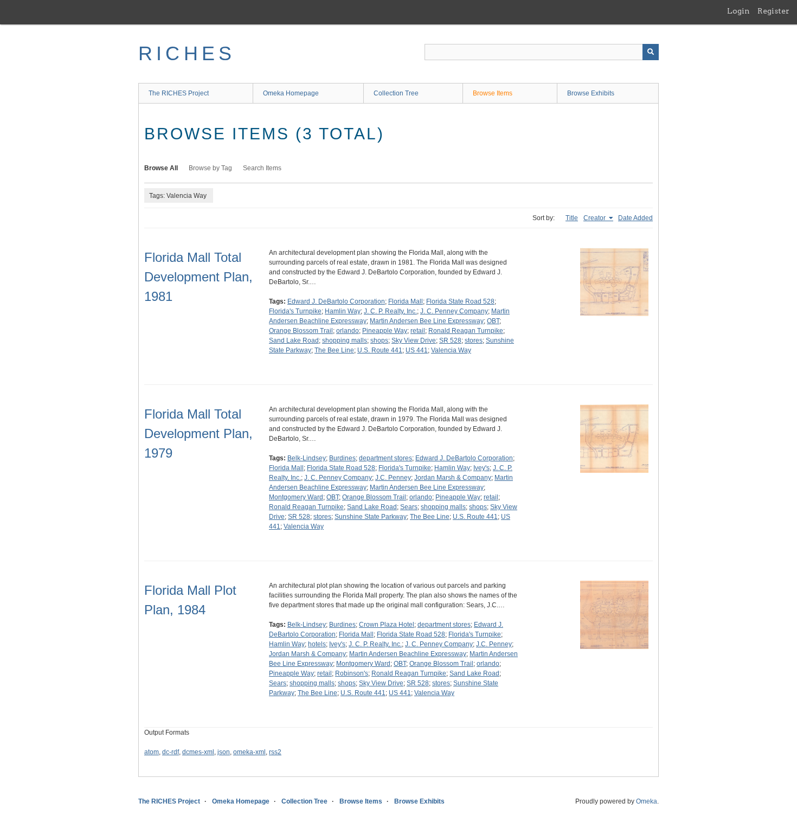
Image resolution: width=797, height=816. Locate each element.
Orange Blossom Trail (301, 331)
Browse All (161, 168)
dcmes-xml (198, 752)
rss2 (275, 752)
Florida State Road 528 (460, 301)
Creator (595, 218)
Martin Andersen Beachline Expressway (407, 654)
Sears (408, 507)
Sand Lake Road (294, 340)
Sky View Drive (413, 340)
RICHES (186, 53)
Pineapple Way (384, 331)
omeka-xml (249, 752)
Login (738, 11)
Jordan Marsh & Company (452, 477)
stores (474, 340)
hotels (317, 644)
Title (571, 218)
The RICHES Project (179, 93)
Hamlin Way (343, 311)
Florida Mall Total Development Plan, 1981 (198, 277)
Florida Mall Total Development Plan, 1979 (198, 433)
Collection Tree (396, 93)
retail (417, 331)
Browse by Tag (210, 168)
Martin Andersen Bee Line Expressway (427, 321)
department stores (385, 458)
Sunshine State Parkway (371, 517)
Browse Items (492, 93)
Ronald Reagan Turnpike (465, 331)
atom (151, 752)
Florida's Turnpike (295, 311)
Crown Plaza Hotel (386, 624)
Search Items (262, 168)
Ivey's (481, 468)
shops (379, 340)
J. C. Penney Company (454, 311)
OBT (493, 321)
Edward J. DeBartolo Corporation (336, 301)
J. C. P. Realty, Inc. (390, 311)
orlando (347, 331)
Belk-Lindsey (306, 458)
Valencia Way (451, 350)
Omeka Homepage (291, 93)
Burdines (342, 458)
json (223, 752)
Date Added (635, 218)
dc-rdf (170, 752)
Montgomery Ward (296, 497)
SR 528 (450, 340)
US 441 (417, 350)
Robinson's (351, 673)
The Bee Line (334, 350)
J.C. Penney (393, 477)
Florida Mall (405, 301)
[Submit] (650, 52)
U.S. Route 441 (379, 350)
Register (773, 11)
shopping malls (344, 340)
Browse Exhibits (590, 93)
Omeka (646, 801)
